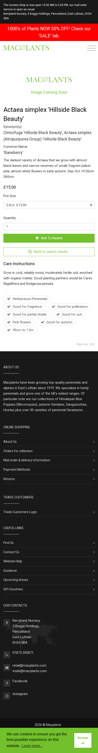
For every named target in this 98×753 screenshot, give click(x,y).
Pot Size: (10, 196)
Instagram (20, 694)
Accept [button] (82, 737)
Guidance (10, 570)
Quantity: (9, 218)
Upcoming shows (15, 580)
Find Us (8, 542)
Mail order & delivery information (26, 460)
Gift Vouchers (13, 589)
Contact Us (11, 552)
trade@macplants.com (30, 671)
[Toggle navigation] (91, 49)
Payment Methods (16, 469)
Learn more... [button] (32, 746)
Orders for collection (18, 451)
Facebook (20, 681)
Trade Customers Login (20, 512)
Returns (9, 479)
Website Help (12, 561)
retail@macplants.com (29, 665)
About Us (10, 441)
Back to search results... (52, 252)
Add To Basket (52, 238)
